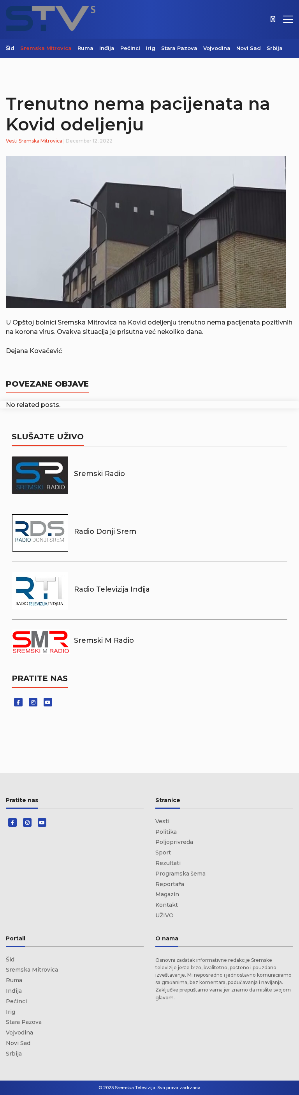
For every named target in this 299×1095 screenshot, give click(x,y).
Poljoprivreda (174, 841)
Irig (150, 48)
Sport (163, 852)
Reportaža (169, 884)
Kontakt (166, 904)
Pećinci (130, 48)
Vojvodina (216, 48)
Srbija (275, 48)
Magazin (167, 894)
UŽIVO (164, 915)
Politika (166, 831)
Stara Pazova (179, 48)
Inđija (106, 48)
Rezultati (168, 863)
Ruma (85, 48)
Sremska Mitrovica (46, 48)
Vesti (12, 141)
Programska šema (180, 873)
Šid (10, 48)
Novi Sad (248, 48)
